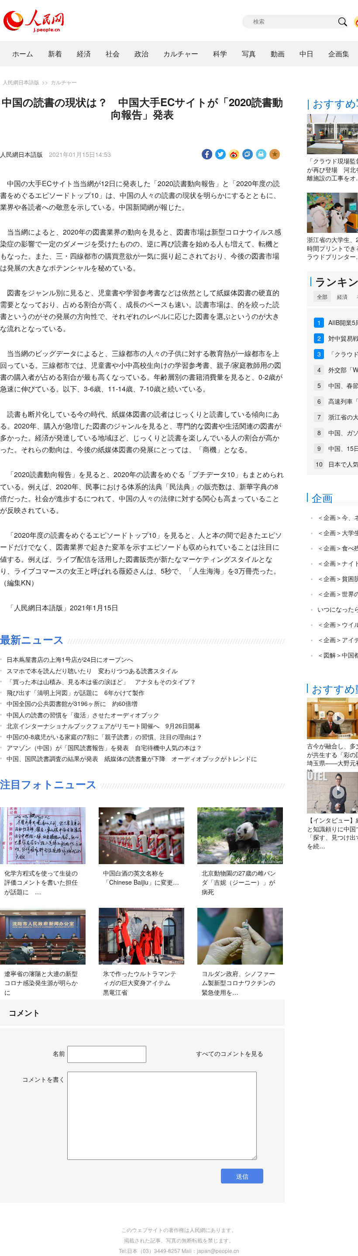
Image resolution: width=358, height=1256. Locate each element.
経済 (84, 53)
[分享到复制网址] (247, 154)
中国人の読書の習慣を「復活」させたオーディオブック (83, 714)
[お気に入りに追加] (274, 154)
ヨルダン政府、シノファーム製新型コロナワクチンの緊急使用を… (238, 982)
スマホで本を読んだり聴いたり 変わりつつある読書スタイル (92, 670)
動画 (278, 53)
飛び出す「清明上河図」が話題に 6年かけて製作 (76, 692)
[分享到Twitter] (220, 154)
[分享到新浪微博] (234, 154)
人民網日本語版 (21, 82)
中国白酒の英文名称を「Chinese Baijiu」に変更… (141, 877)
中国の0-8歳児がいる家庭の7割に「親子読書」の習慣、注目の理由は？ (105, 736)
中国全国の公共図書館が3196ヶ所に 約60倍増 (72, 703)
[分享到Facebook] (207, 154)
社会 (113, 53)
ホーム (22, 53)
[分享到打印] (261, 154)
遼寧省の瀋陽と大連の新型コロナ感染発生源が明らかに (41, 982)
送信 (242, 1176)
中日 (306, 53)
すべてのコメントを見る (229, 1053)
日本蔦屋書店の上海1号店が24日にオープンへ (70, 659)
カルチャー (180, 53)
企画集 (338, 53)
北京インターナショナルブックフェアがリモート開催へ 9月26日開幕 (103, 725)
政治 (141, 53)
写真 (249, 53)
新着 (55, 53)
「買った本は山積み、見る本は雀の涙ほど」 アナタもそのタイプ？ (101, 681)
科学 (220, 53)
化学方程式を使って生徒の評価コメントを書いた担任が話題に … (41, 882)
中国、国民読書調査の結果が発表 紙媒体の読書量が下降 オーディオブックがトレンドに (132, 758)
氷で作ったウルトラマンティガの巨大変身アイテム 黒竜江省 (139, 982)
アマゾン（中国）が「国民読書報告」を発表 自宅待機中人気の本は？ (104, 747)
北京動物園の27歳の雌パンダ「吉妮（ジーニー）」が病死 (239, 882)
